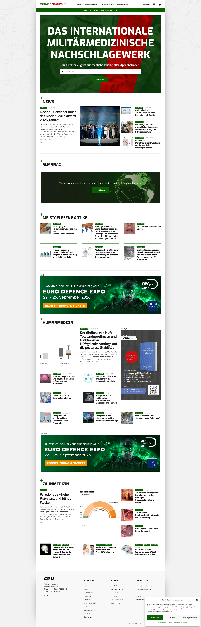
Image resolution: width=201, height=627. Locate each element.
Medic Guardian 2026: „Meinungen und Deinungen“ (147, 416)
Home (86, 586)
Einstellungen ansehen (189, 617)
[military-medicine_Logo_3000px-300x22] (54, 4)
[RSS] (48, 595)
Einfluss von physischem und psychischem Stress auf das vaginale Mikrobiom (64, 380)
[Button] (160, 4)
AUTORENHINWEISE (117, 599)
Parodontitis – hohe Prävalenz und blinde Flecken (55, 498)
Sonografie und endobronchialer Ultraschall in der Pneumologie (60, 419)
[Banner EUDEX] (100, 313)
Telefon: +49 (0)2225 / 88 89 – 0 (55, 589)
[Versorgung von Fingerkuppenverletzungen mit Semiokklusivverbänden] (45, 228)
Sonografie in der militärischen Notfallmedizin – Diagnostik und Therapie (106, 399)
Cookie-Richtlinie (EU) (143, 589)
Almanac (87, 613)
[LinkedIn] (44, 595)
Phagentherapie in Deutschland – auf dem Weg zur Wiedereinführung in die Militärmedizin (65, 253)
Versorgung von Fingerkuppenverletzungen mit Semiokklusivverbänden (65, 230)
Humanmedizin (89, 592)
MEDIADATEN (115, 603)
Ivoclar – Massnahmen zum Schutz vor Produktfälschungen (106, 549)
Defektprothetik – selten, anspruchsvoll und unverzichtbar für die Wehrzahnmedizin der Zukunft (64, 552)
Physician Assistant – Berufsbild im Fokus (62, 396)
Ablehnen (172, 617)
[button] (197, 600)
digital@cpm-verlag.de (52, 591)
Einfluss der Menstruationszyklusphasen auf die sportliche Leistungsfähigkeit (147, 144)
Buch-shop (88, 617)
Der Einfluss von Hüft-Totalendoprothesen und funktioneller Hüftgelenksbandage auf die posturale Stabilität (98, 340)
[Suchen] (62, 71)
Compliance (140, 596)
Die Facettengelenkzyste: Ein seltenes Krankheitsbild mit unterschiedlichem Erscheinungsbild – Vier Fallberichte (149, 255)
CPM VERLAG (115, 586)
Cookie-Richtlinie (162, 622)
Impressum (184, 622)
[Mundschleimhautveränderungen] (129, 228)
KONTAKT (113, 596)
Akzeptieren (155, 617)
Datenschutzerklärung (174, 622)
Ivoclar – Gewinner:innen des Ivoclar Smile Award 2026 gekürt (58, 116)
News (86, 589)
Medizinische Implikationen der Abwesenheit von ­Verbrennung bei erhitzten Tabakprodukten (107, 253)
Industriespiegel (89, 610)
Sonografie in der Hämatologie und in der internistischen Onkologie (107, 418)
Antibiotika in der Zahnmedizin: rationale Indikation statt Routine (145, 112)
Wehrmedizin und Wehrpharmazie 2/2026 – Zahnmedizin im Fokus (146, 552)
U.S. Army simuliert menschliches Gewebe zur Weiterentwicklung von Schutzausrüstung (146, 128)
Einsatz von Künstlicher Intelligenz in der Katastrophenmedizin (106, 379)
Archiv (86, 606)
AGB (137, 592)
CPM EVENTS (114, 592)
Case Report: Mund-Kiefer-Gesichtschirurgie (146, 529)
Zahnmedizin (88, 596)
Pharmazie (87, 599)
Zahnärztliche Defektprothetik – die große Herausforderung (147, 515)
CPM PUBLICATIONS (117, 589)
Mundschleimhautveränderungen (149, 227)
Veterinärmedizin (90, 603)
